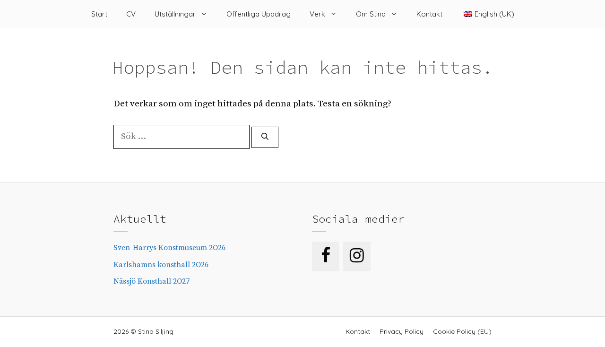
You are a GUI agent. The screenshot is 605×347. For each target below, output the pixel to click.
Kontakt (429, 13)
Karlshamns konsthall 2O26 (160, 264)
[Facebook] (325, 256)
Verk (317, 13)
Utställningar (175, 13)
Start (99, 13)
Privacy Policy (402, 331)
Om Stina (371, 13)
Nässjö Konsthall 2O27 (151, 281)
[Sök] (264, 137)
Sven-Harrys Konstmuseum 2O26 (169, 247)
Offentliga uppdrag (258, 13)
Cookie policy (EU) (462, 331)
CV (131, 13)
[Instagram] (357, 256)
